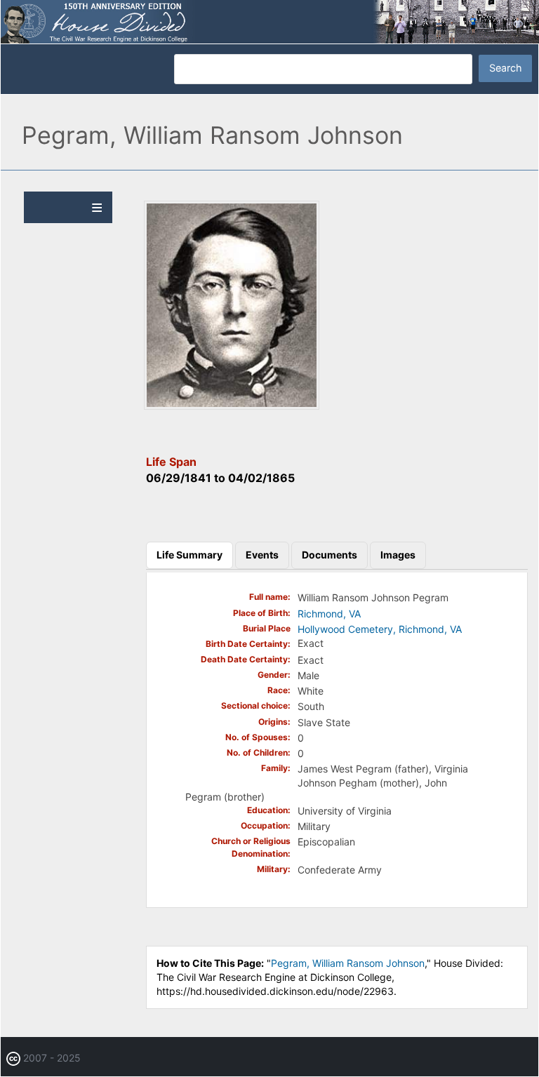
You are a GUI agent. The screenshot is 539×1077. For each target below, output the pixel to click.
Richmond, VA (329, 614)
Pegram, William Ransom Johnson (348, 963)
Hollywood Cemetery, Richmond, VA (380, 629)
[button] (231, 406)
